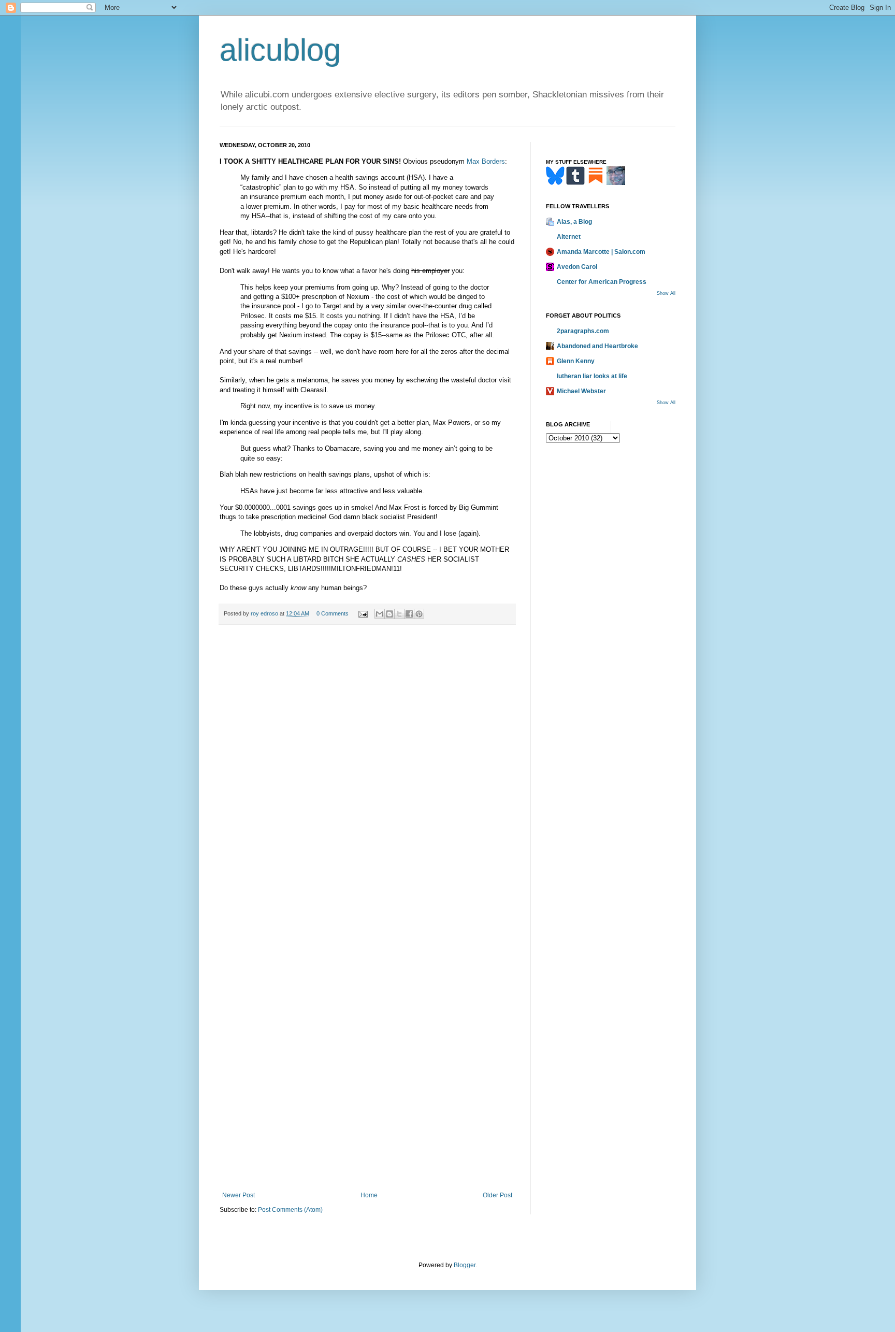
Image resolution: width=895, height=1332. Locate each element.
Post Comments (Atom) (290, 1209)
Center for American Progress (601, 281)
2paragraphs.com (583, 331)
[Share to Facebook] (409, 614)
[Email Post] (362, 613)
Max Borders (486, 161)
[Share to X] (399, 614)
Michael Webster (581, 391)
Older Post (497, 1195)
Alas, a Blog (574, 221)
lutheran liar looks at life (592, 376)
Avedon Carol (577, 266)
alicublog (280, 50)
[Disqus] (367, 776)
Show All (666, 293)
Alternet (569, 236)
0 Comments (332, 613)
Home (369, 1195)
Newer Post (238, 1195)
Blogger (464, 1265)
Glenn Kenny (576, 361)
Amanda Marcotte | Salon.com (601, 251)
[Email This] (379, 614)
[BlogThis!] (389, 614)
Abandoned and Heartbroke (597, 346)
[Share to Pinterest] (419, 614)
